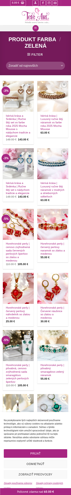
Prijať (35, 453)
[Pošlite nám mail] (55, 3)
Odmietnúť (35, 464)
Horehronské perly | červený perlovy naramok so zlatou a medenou (53, 248)
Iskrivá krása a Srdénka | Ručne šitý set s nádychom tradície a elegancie (18, 188)
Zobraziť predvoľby (35, 474)
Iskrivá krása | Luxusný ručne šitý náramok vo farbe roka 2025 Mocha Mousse (52, 122)
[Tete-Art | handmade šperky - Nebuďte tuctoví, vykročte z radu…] (35, 15)
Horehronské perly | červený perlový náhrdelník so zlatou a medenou (18, 312)
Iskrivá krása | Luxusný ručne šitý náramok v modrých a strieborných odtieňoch (52, 190)
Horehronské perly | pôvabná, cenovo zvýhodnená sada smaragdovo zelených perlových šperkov (18, 373)
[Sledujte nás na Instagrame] (49, 3)
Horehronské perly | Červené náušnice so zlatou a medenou (52, 312)
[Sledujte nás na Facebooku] (43, 3)
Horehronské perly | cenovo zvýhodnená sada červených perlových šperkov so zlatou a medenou (18, 252)
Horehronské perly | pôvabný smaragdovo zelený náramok (52, 370)
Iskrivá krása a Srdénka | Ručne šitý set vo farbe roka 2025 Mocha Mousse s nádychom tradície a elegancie (18, 125)
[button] (18, 3)
